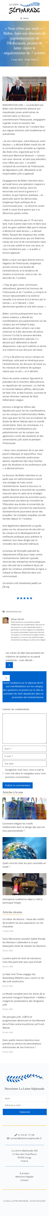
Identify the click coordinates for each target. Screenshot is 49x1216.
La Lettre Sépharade (19, 1201)
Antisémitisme (13, 611)
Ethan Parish (31, 59)
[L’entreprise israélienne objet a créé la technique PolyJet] (24, 893)
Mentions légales (24, 1176)
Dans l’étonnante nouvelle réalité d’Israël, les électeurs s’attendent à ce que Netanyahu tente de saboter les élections (24, 942)
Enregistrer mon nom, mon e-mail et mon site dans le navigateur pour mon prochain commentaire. (25, 773)
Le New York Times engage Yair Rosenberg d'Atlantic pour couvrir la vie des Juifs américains (23, 978)
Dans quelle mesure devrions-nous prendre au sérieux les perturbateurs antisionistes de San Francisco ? (22, 1044)
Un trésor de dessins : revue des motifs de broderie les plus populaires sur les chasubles (23, 923)
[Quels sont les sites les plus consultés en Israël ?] (24, 857)
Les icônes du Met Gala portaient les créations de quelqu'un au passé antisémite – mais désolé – (25, 656)
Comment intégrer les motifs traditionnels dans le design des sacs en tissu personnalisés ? (24, 827)
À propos (24, 1173)
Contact (24, 1180)
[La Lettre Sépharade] (24, 7)
